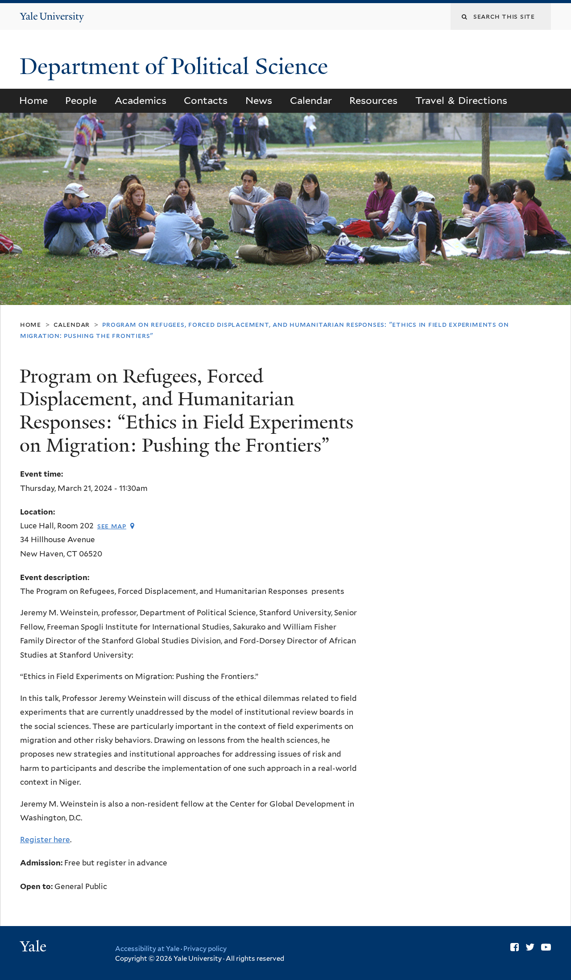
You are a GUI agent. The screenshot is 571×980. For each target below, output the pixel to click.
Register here (45, 839)
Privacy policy (205, 949)
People (81, 100)
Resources (373, 100)
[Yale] (34, 947)
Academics (140, 100)
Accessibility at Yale (147, 949)
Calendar (311, 100)
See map (111, 526)
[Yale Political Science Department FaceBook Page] (514, 947)
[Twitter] (529, 947)
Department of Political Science (177, 66)
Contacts (206, 100)
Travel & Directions (461, 100)
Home (33, 100)
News (258, 100)
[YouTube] (546, 947)
